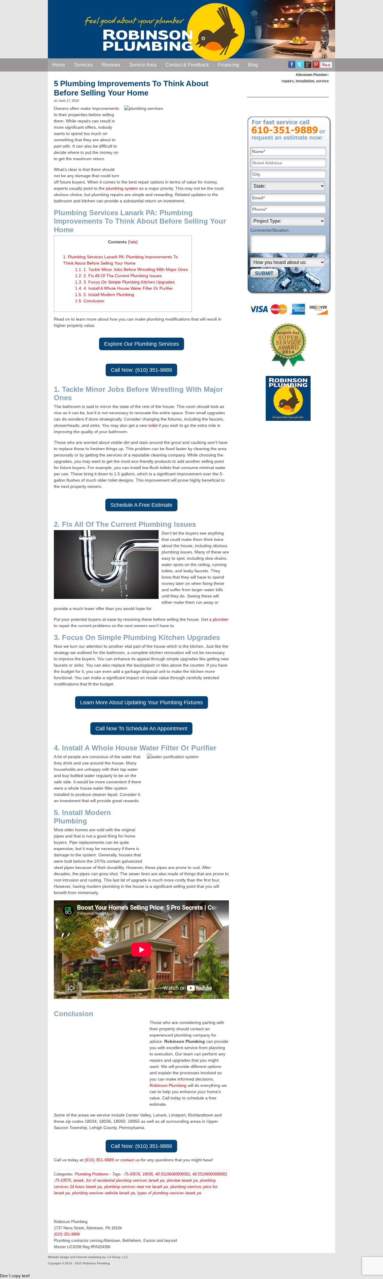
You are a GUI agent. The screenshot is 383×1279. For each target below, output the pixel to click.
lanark (78, 1180)
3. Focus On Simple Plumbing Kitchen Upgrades (125, 282)
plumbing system (122, 188)
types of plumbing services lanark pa (169, 1193)
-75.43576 (131, 1174)
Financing (228, 64)
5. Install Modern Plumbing (104, 294)
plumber (220, 619)
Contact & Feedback (187, 64)
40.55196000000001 (172, 1174)
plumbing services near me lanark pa (136, 1186)
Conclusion (89, 300)
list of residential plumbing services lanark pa (125, 1180)
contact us (130, 1159)
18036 (147, 1174)
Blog (253, 64)
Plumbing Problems (92, 1174)
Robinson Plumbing (168, 1085)
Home (58, 64)
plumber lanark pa (182, 1180)
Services (83, 64)
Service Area (142, 64)
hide (132, 242)
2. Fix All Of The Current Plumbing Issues (118, 275)
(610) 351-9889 (99, 1159)
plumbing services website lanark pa (103, 1193)
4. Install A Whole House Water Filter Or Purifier (124, 288)
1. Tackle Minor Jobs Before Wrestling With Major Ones (131, 269)
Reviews (111, 64)
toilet (152, 425)
